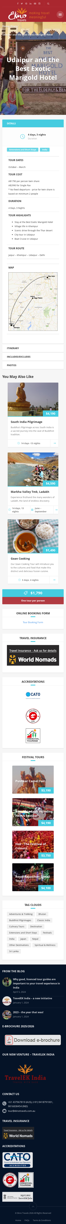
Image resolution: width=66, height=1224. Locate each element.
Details (11, 123)
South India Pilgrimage (26, 422)
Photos (11, 365)
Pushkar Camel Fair (30, 781)
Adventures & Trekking (21, 914)
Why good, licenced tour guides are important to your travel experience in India (36, 983)
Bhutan (42, 914)
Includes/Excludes (18, 356)
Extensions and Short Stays (22, 149)
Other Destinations (19, 945)
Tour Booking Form (33, 622)
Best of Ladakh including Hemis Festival (34, 813)
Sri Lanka (14, 951)
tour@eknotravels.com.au (21, 1110)
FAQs (27, 1220)
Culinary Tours (16, 926)
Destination (36, 926)
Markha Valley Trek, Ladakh (30, 492)
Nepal (35, 938)
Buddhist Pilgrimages (20, 920)
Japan (23, 938)
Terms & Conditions (42, 1220)
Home (5, 26)
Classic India (43, 920)
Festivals (47, 932)
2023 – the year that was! (28, 1012)
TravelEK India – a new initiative (32, 998)
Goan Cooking (20, 558)
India (44, 149)
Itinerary (13, 348)
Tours (14, 26)
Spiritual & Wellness (45, 945)
